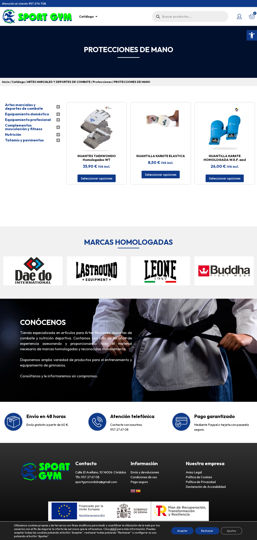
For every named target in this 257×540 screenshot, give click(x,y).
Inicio (6, 82)
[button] (252, 35)
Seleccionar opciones (96, 178)
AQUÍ (113, 529)
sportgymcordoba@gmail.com (96, 482)
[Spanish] (138, 491)
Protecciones (102, 82)
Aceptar (182, 531)
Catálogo (18, 82)
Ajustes (231, 531)
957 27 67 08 (119, 429)
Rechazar (207, 531)
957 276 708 (37, 3)
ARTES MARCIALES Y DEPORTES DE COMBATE (59, 82)
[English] (133, 491)
